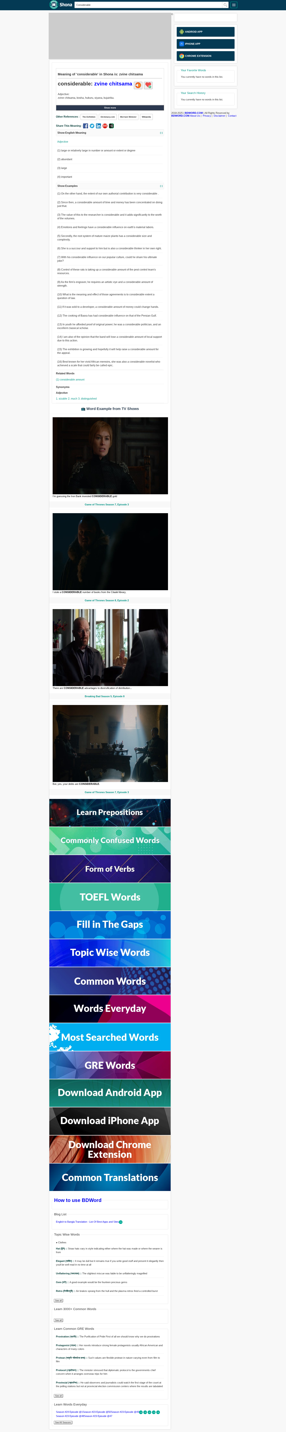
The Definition (88, 117)
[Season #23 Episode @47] (158, 1413)
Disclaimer (219, 115)
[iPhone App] (110, 1134)
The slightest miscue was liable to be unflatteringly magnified (101, 1273)
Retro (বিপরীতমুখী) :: (66, 1291)
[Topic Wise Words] (110, 965)
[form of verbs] (110, 881)
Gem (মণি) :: (63, 1282)
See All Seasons (63, 1422)
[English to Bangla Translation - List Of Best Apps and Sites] (120, 1223)
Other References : (67, 116)
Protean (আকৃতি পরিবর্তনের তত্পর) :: (72, 1357)
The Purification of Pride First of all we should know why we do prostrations (108, 1336)
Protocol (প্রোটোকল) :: (67, 1370)
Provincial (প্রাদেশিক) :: (68, 1382)
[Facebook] (86, 127)
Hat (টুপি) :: (62, 1248)
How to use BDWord (77, 1200)
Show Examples (110, 186)
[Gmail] (105, 127)
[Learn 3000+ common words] (110, 993)
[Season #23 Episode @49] (150, 1413)
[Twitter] (93, 127)
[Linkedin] (99, 127)
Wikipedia (146, 117)
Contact (232, 115)
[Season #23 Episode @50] (145, 1413)
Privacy (207, 115)
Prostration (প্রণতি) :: (67, 1336)
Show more (110, 108)
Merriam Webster (128, 117)
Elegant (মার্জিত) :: (65, 1261)
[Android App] (110, 1106)
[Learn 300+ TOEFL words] (110, 909)
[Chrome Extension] (110, 1162)
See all (58, 1300)
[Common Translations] (110, 1190)
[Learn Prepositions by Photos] (110, 825)
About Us (195, 115)
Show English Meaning (110, 132)
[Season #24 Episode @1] (141, 1413)
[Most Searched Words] (110, 1050)
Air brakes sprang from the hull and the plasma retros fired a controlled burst (107, 1291)
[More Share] (111, 127)
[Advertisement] (109, 36)
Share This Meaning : (69, 125)
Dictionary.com (108, 117)
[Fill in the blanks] (110, 937)
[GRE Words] (110, 1078)
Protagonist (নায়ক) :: (67, 1345)
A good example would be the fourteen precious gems (91, 1282)
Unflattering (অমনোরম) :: (69, 1273)
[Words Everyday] (110, 1021)
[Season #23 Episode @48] (154, 1413)
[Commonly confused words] (110, 853)
